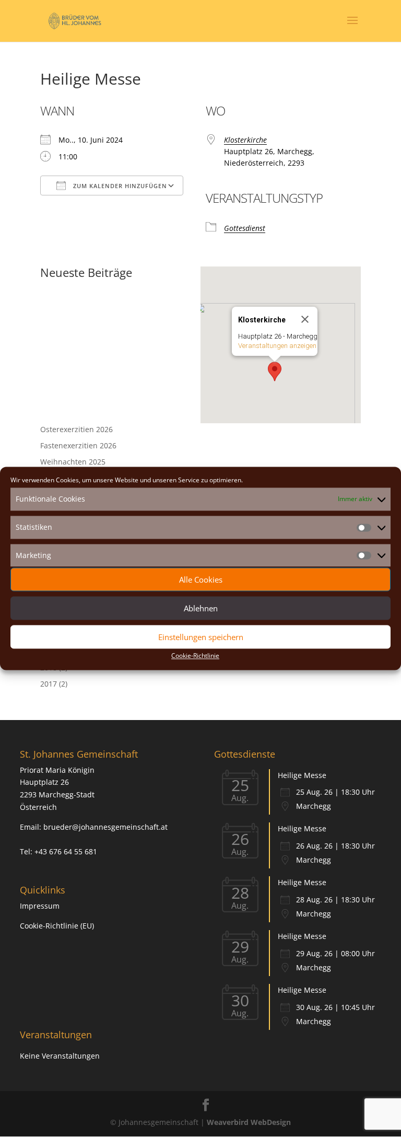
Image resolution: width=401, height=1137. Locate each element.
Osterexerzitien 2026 (76, 429)
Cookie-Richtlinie (195, 656)
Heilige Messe (302, 775)
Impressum (40, 906)
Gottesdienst (244, 228)
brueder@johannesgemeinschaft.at (105, 827)
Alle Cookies (200, 579)
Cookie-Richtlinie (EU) (57, 926)
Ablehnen (201, 608)
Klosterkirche (245, 140)
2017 (48, 684)
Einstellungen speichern (200, 637)
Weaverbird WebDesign (249, 1122)
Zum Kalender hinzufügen (119, 186)
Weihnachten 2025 (72, 462)
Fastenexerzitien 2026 (78, 445)
